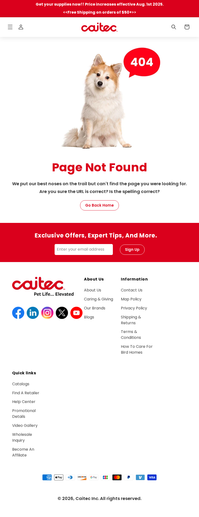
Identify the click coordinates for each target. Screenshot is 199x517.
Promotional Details (24, 413)
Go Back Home (99, 205)
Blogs (89, 317)
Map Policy (131, 299)
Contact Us (131, 290)
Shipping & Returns (131, 320)
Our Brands (94, 308)
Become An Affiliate (23, 452)
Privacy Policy (134, 308)
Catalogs (20, 384)
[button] (10, 27)
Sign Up (132, 249)
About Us (92, 290)
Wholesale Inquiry (22, 437)
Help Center (23, 401)
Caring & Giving (98, 299)
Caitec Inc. (87, 498)
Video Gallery (25, 425)
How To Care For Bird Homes (137, 349)
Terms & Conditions (131, 334)
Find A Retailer (25, 393)
